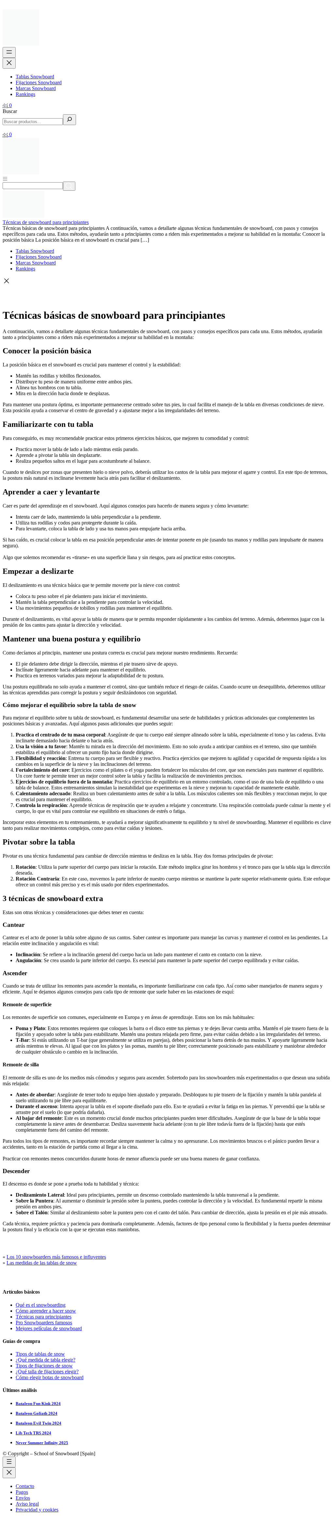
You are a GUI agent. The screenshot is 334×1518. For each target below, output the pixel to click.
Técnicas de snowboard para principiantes (46, 222)
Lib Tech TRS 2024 (33, 1432)
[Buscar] (69, 119)
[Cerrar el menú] (9, 63)
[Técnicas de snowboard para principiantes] (23, 216)
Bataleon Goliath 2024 (36, 1413)
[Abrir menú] (5, 178)
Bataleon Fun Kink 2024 (38, 1403)
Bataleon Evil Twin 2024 (38, 1423)
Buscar (10, 111)
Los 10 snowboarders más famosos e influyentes (56, 1257)
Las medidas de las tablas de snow (42, 1263)
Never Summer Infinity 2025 (42, 1442)
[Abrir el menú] (9, 52)
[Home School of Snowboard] (21, 44)
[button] (167, 281)
